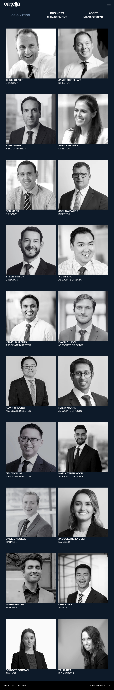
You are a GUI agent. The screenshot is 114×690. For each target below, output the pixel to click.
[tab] (21, 15)
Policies (22, 685)
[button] (109, 4)
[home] (12, 4)
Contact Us (8, 685)
